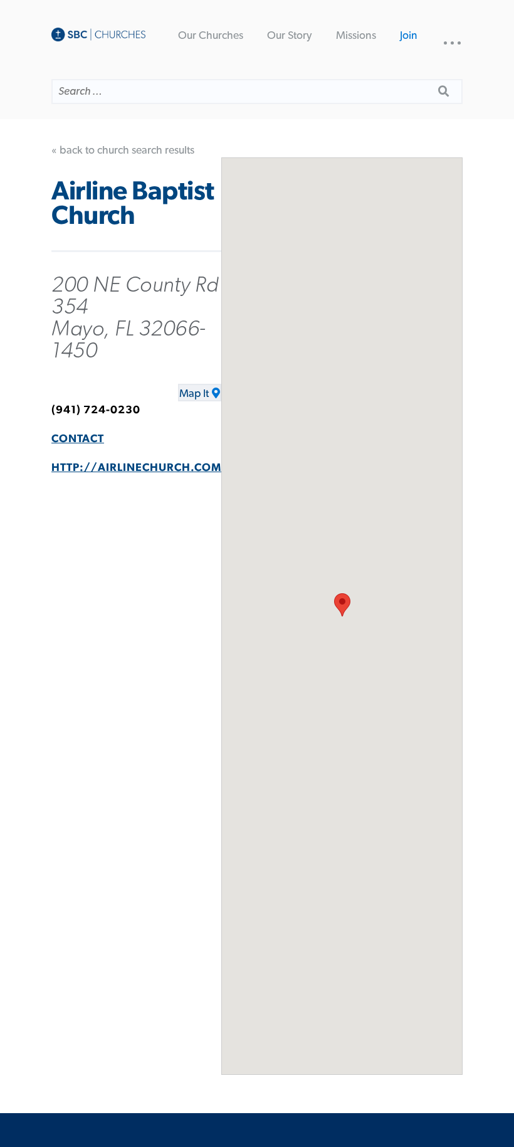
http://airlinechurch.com (136, 467)
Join (408, 35)
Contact (77, 439)
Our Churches (210, 35)
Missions (356, 35)
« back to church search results (122, 150)
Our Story (289, 35)
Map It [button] (194, 393)
